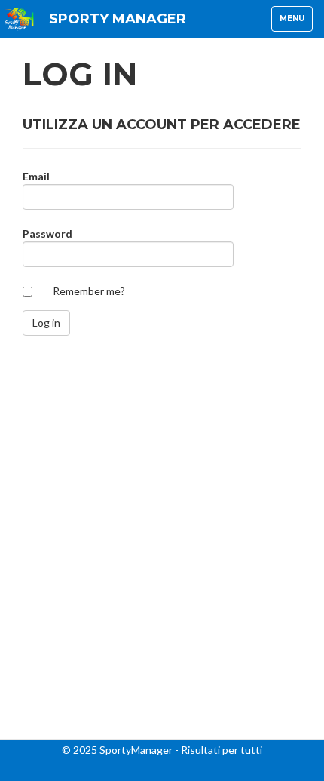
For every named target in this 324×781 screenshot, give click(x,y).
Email (36, 176)
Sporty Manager (117, 19)
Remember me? (89, 290)
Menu (296, 22)
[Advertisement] (162, 585)
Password (47, 233)
